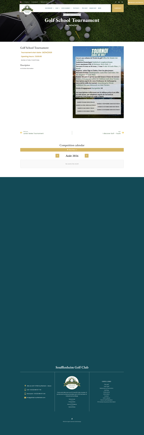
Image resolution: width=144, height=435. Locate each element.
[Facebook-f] (116, 2)
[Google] (119, 2)
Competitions (34, 2)
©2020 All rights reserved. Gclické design (72, 421)
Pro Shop (85, 8)
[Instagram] (122, 2)
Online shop (92, 8)
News (99, 8)
